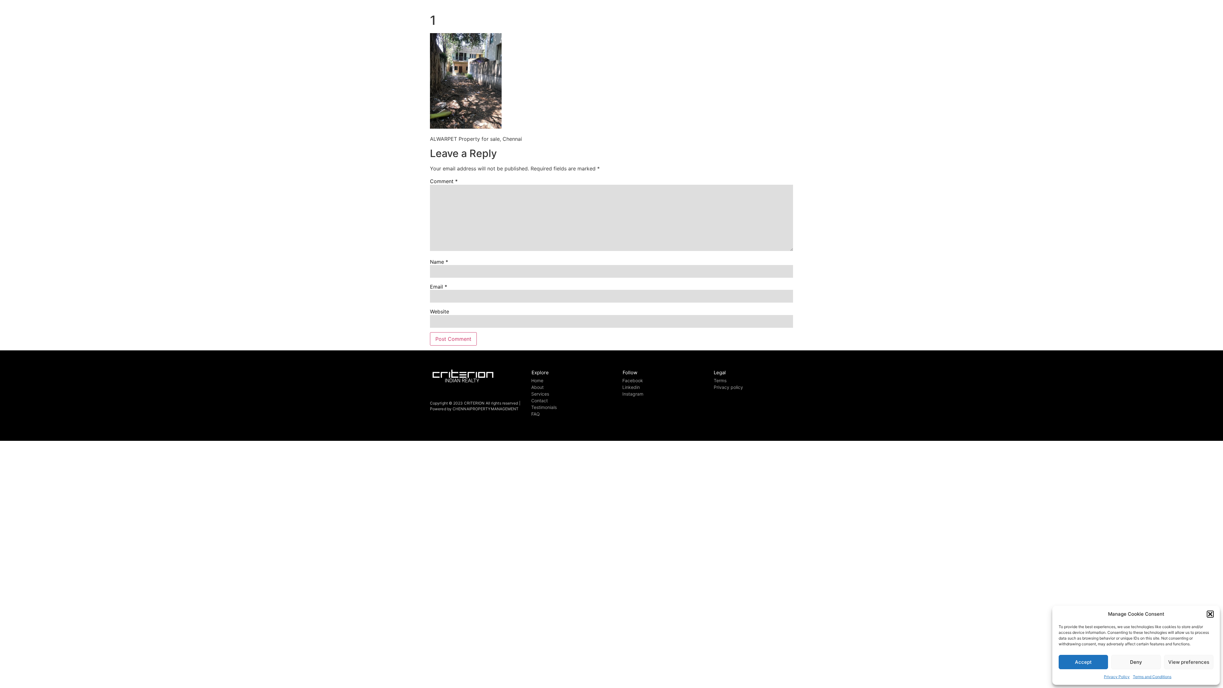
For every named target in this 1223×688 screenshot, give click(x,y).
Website (439, 311)
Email (438, 286)
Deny (1136, 662)
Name (439, 261)
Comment (444, 181)
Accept (1083, 662)
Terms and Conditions (1152, 676)
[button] (1210, 614)
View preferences (1188, 662)
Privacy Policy (1117, 676)
